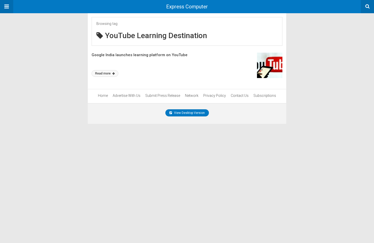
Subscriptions (264, 96)
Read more (103, 73)
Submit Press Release (162, 96)
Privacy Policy (214, 96)
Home (103, 96)
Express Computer (187, 7)
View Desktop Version (189, 113)
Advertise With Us (126, 96)
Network (191, 96)
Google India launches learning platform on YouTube (140, 55)
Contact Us (240, 96)
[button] (6, 6)
